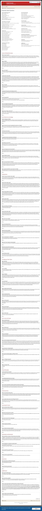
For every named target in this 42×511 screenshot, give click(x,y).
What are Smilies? (4, 45)
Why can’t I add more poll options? (6, 34)
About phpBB (23, 474)
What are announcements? (5, 47)
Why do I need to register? (5, 13)
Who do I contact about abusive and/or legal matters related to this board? (30, 45)
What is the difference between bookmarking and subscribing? (29, 35)
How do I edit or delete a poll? (5, 35)
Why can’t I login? (4, 16)
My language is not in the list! (5, 25)
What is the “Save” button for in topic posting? (7, 39)
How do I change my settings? (5, 22)
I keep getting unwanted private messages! (26, 22)
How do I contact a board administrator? (26, 46)
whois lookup (22, 485)
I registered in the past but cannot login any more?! (8, 17)
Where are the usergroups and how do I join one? (27, 15)
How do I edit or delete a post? (5, 32)
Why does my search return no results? (26, 30)
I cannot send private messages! (25, 21)
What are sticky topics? (5, 48)
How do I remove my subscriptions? (25, 37)
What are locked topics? (5, 49)
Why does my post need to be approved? (7, 40)
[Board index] (4, 3)
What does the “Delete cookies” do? (6, 19)
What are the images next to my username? (7, 26)
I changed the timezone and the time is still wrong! (8, 24)
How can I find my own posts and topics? (26, 32)
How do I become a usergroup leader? (26, 16)
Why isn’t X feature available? (25, 44)
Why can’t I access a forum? (5, 36)
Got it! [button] (36, 508)
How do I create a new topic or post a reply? (7, 31)
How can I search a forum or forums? (26, 29)
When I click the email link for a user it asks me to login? (9, 28)
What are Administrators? (24, 13)
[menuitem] (7, 6)
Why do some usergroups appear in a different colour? (28, 17)
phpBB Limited (25, 473)
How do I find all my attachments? (25, 41)
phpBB (13, 145)
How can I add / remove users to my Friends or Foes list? (28, 26)
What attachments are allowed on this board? (27, 40)
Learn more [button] (4, 509)
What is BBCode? (4, 43)
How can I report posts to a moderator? (7, 38)
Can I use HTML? (4, 44)
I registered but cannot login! (5, 15)
